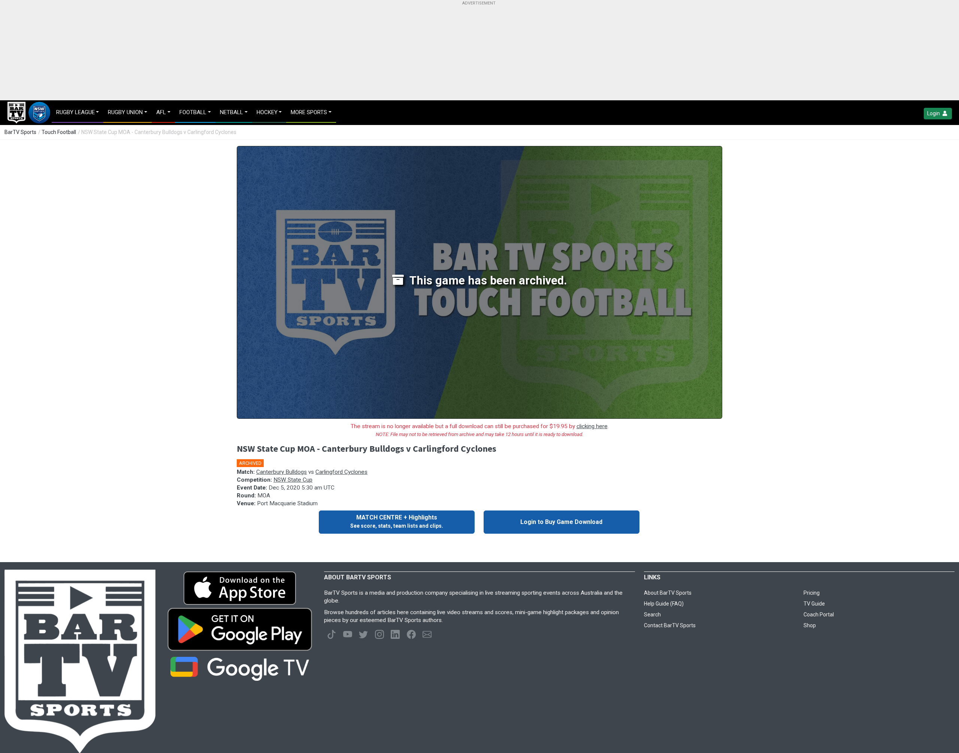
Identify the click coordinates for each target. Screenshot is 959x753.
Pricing (812, 593)
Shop (810, 625)
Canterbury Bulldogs (281, 472)
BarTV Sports (20, 132)
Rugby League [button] (75, 112)
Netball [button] (231, 112)
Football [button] (192, 112)
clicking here (592, 426)
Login (934, 113)
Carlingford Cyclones (341, 472)
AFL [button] (161, 112)
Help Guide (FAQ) (664, 604)
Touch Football (59, 132)
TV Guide (814, 604)
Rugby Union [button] (125, 112)
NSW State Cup (292, 479)
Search (652, 615)
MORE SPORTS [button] (309, 112)
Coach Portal (819, 615)
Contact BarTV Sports (670, 625)
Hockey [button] (267, 112)
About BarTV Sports (668, 593)
